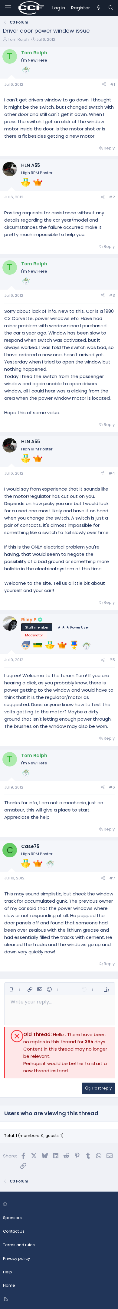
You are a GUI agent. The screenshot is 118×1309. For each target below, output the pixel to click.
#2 (112, 197)
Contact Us (14, 1231)
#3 (112, 295)
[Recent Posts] (99, 8)
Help (7, 1272)
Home (9, 1285)
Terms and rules (19, 1245)
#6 (112, 787)
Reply (109, 148)
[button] (11, 989)
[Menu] (8, 8)
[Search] (111, 8)
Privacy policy (16, 1258)
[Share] (104, 85)
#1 (112, 84)
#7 (112, 878)
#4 (112, 473)
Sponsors (12, 1218)
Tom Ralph (18, 39)
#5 (112, 660)
